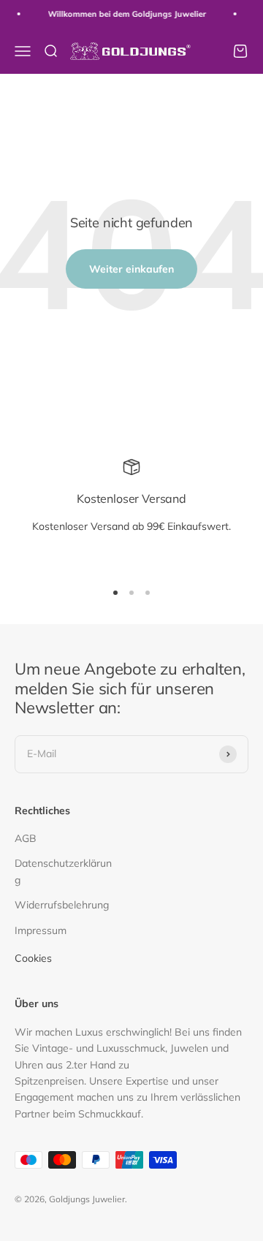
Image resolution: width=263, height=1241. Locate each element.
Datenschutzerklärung (63, 871)
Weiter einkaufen (131, 269)
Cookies (33, 958)
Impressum (40, 930)
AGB (26, 838)
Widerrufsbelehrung (62, 904)
